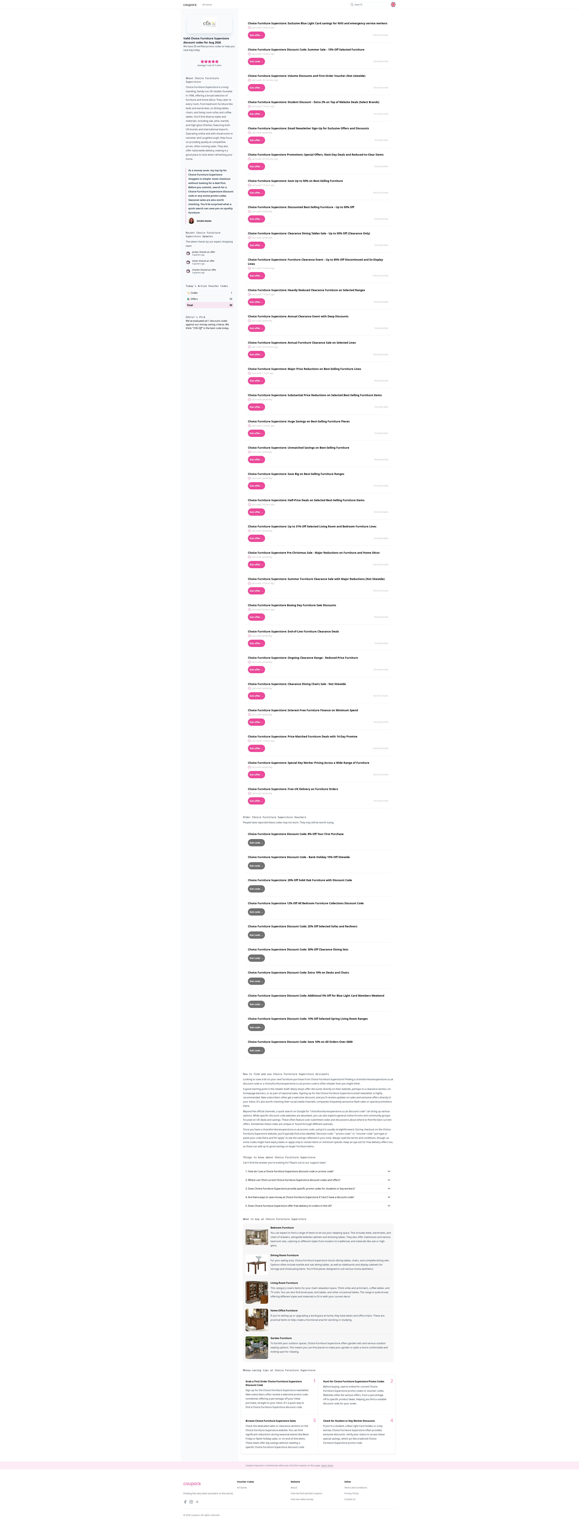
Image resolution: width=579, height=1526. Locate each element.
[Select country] (393, 4)
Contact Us (350, 1499)
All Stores (207, 4)
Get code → (256, 61)
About (294, 1487)
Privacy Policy (351, 1493)
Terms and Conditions (355, 1487)
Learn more (327, 1465)
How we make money (302, 1499)
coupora (189, 4)
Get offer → (256, 35)
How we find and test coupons (306, 1493)
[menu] (393, 4)
